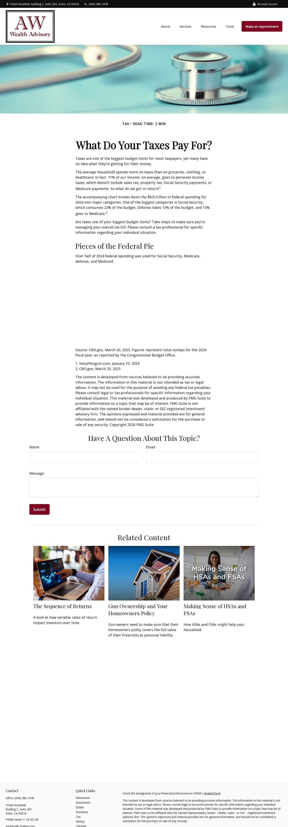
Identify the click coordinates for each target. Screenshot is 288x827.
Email (150, 447)
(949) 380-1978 (98, 4)
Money (80, 821)
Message (36, 473)
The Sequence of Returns (62, 606)
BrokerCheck (212, 793)
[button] (165, 26)
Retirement (83, 798)
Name (34, 447)
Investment (83, 802)
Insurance (82, 812)
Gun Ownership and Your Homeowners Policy (138, 609)
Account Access (267, 4)
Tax (78, 817)
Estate (80, 807)
